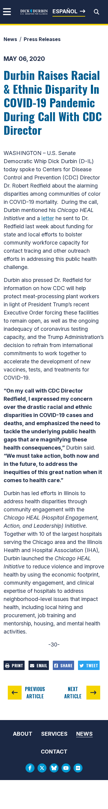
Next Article (73, 692)
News (10, 39)
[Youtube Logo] (66, 768)
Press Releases (42, 39)
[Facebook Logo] (30, 768)
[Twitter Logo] (42, 768)
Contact (54, 751)
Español (64, 11)
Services (54, 734)
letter (47, 218)
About (22, 734)
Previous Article (35, 692)
